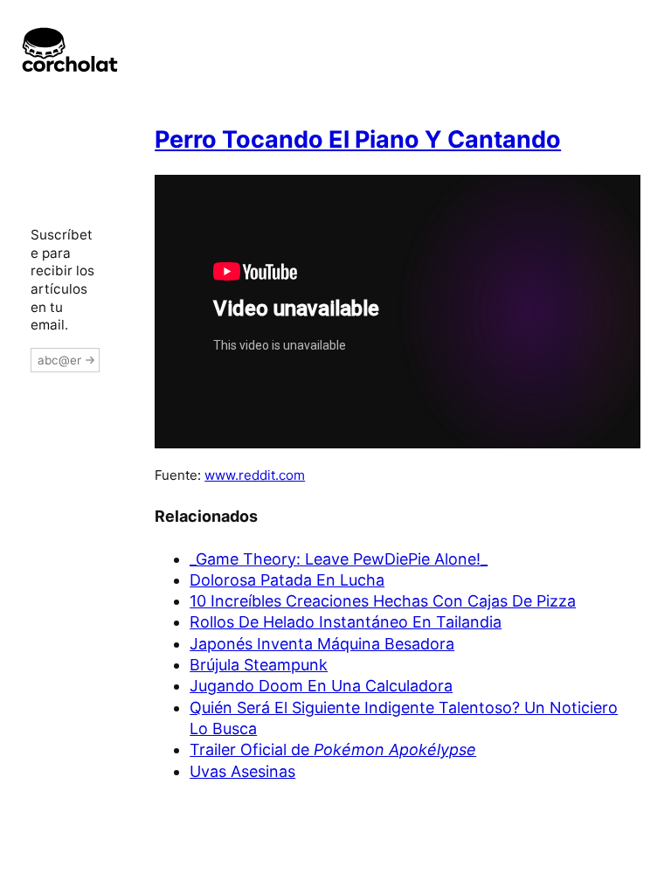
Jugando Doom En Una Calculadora (321, 685)
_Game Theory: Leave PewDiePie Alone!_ (339, 559)
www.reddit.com (254, 475)
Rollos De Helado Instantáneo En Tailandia (346, 622)
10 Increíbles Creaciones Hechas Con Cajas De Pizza (383, 601)
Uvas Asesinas (242, 771)
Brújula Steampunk (259, 665)
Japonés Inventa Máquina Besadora (322, 644)
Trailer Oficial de (333, 749)
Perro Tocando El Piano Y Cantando (358, 139)
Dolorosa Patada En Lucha (287, 580)
